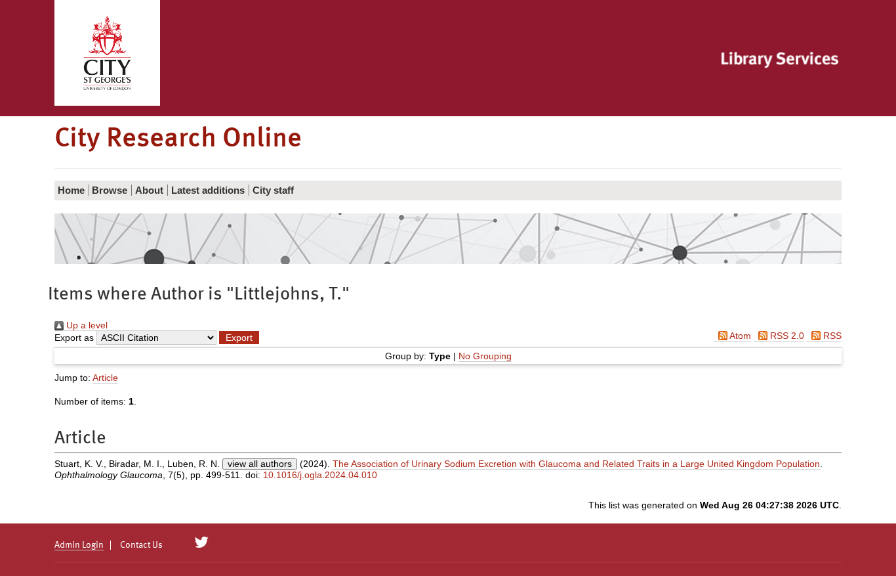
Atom (739, 335)
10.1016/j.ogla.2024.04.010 (320, 475)
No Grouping (485, 356)
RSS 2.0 (785, 335)
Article (105, 377)
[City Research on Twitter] (202, 542)
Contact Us (141, 545)
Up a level (86, 325)
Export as (74, 337)
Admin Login (79, 545)
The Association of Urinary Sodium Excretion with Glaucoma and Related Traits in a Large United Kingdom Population (576, 463)
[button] (239, 337)
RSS (831, 335)
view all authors (260, 463)
